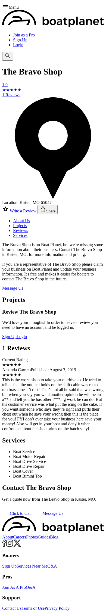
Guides (44, 537)
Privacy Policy (57, 608)
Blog (54, 537)
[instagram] (9, 545)
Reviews (20, 230)
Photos (32, 537)
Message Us (12, 288)
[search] (7, 56)
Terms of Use (33, 608)
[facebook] (4, 545)
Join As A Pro (14, 587)
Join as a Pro (24, 35)
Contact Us (11, 608)
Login (18, 44)
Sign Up (20, 40)
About (7, 537)
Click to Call (21, 513)
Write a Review (23, 211)
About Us (21, 220)
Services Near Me (32, 566)
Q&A (52, 566)
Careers (19, 537)
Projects (20, 225)
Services (20, 235)
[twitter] (17, 545)
